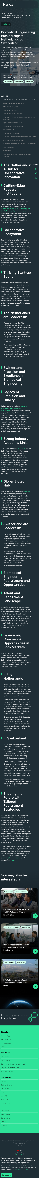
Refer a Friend (5, 1103)
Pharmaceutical (6, 1043)
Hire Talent (5, 1053)
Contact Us (4, 1125)
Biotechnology (5, 1036)
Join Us (3, 1121)
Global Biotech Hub (8, 129)
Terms (19, 1145)
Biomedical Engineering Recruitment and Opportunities (19, 136)
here (12, 860)
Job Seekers (6, 1077)
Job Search (4, 1081)
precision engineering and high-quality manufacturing (14, 408)
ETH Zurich (21, 449)
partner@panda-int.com (11, 858)
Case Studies (5, 1057)
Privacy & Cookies (19, 1143)
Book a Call (4, 1099)
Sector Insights (5, 1060)
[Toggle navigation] (33, 4)
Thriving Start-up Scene (10, 110)
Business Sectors (6, 1085)
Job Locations (5, 1088)
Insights (9, 13)
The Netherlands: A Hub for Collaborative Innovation (19, 100)
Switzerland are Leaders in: (11, 133)
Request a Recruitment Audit (10, 1068)
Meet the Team (6, 1114)
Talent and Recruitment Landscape (13, 140)
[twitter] (36, 173)
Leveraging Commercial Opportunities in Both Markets (19, 143)
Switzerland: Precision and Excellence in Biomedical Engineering (19, 118)
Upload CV (4, 1096)
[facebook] (36, 169)
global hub (27, 491)
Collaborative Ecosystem (10, 107)
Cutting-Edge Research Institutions (13, 103)
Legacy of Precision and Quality (12, 122)
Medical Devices (6, 1039)
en (21, 1150)
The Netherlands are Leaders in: (13, 113)
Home (3, 13)
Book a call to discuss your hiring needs (13, 1064)
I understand (6, 1175)
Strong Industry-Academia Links (13, 126)
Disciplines (5, 1032)
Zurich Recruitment (7, 1071)
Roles (2, 1092)
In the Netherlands (8, 147)
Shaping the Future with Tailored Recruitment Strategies (17, 155)
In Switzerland (7, 150)
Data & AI (4, 1047)
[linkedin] (36, 178)
